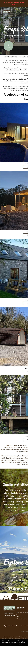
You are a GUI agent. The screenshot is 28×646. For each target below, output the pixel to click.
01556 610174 (22, 612)
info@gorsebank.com (21, 618)
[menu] (25, 8)
